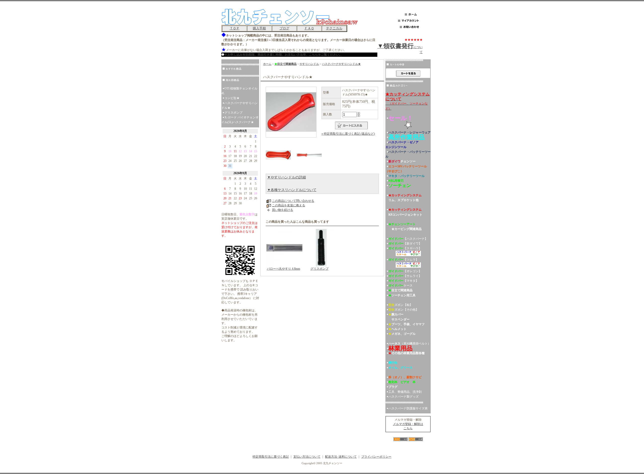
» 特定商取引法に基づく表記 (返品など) (348, 133)
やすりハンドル (309, 63)
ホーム (267, 63)
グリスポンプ (233, 112)
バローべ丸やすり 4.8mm (283, 268)
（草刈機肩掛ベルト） (409, 343)
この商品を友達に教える (288, 205)
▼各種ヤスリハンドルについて (291, 190)
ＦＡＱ (309, 28)
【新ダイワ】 (405, 243)
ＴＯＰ (234, 28)
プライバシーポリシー (376, 456)
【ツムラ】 (403, 259)
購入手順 (259, 28)
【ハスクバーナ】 (408, 239)
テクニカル (334, 28)
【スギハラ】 (405, 248)
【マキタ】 (403, 280)
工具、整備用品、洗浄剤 (405, 392)
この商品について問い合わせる (293, 201)
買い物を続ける (282, 210)
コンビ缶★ (231, 98)
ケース (400, 285)
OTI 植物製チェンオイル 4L (239, 91)
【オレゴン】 (405, 271)
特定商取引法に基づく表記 (271, 456)
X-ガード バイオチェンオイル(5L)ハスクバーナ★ (240, 120)
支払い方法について (306, 456)
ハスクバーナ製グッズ (403, 396)
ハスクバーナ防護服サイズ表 (408, 408)
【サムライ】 (405, 276)
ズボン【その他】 (403, 309)
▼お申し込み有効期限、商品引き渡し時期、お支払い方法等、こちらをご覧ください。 (283, 54)
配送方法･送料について (341, 456)
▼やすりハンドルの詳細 (286, 177)
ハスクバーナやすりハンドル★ (239, 105)
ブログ (284, 28)
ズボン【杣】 (400, 305)
